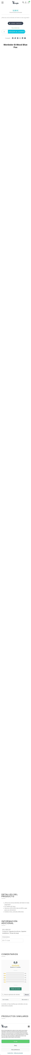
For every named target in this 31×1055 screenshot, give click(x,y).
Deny (15, 1045)
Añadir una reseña (15, 988)
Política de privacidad (18, 1053)
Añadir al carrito (17, 32)
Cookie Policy (10, 1053)
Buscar (27, 994)
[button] (28, 1026)
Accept (15, 1041)
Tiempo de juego (14, 933)
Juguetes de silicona (14, 931)
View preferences (15, 1049)
